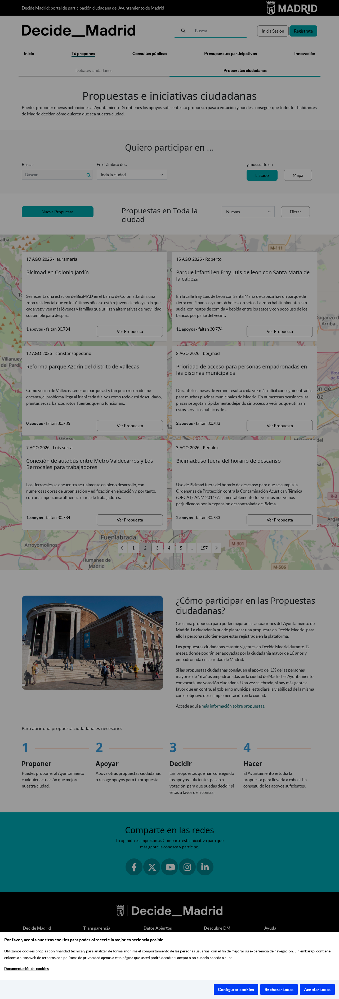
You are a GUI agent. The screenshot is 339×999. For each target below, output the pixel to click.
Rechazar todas (279, 989)
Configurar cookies (236, 989)
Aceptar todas (317, 989)
